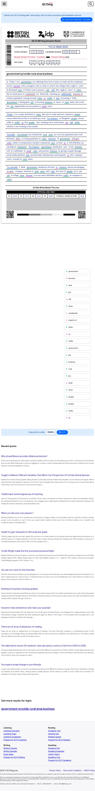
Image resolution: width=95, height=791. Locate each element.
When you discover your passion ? (17, 513)
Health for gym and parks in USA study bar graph (24, 532)
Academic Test (54, 731)
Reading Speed (54, 737)
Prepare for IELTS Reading (59, 740)
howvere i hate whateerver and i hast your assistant (26, 608)
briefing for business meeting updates (19, 589)
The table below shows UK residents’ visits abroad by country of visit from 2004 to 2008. (43, 645)
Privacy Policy (55, 770)
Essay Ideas (8, 754)
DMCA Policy (89, 770)
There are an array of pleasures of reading (21, 627)
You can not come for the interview (18, 570)
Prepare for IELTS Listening (14, 740)
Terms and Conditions (72, 770)
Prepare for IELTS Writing (14, 757)
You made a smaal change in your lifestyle (21, 664)
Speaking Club (54, 757)
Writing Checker (10, 748)
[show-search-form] (90, 4)
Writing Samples (10, 751)
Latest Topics (54, 754)
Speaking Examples (56, 751)
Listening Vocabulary (12, 737)
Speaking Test (54, 748)
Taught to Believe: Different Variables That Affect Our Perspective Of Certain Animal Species (45, 475)
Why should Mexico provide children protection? (24, 456)
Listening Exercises (11, 731)
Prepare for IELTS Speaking (59, 760)
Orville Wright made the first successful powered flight (27, 551)
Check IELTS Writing (77, 19)
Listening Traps (9, 734)
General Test (53, 734)
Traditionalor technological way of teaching (22, 494)
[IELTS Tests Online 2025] (47, 5)
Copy (63, 432)
